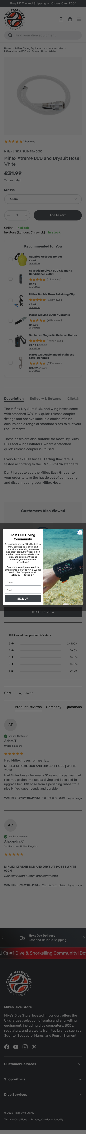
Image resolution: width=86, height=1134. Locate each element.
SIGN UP (22, 598)
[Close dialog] (79, 532)
